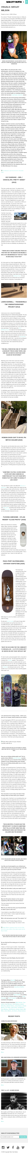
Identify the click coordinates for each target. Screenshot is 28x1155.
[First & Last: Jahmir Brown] (14, 1101)
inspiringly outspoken (17, 94)
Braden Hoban (10, 1005)
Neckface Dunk (17, 275)
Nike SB (13, 980)
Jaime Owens (18, 1005)
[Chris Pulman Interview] (14, 1031)
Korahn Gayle (19, 1009)
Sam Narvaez (8, 1004)
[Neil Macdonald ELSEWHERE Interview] (14, 1068)
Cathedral (5, 667)
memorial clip (22, 336)
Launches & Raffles (19, 987)
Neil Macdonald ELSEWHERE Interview (14, 1057)
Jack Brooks (12, 1009)
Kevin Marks (8, 1010)
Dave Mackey (4, 1009)
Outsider (10, 660)
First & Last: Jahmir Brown (10, 1090)
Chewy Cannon (22, 1010)
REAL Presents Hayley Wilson (15, 749)
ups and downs (17, 758)
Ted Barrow (21, 1007)
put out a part (10, 621)
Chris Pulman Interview (9, 1021)
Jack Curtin (14, 1007)
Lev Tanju (7, 1007)
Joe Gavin (14, 1010)
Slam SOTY (6, 507)
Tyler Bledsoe (16, 1004)
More (2, 1052)
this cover (7, 509)
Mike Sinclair (19, 1002)
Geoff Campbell (12, 998)
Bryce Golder (17, 994)
